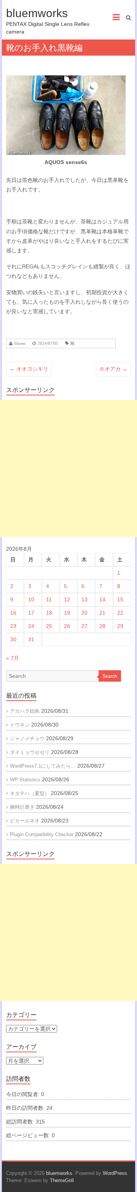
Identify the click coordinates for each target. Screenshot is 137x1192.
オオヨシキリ (29, 369)
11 (49, 599)
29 (120, 626)
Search (109, 676)
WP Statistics (25, 779)
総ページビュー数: (29, 1135)
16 (13, 613)
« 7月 (12, 658)
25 (49, 626)
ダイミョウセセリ (29, 752)
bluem (19, 343)
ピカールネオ (25, 821)
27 (84, 626)
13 (84, 599)
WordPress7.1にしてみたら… (43, 766)
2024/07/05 (48, 343)
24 (31, 626)
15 (120, 599)
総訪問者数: (21, 1122)
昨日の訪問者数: (26, 1108)
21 (102, 613)
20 (84, 613)
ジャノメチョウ (27, 738)
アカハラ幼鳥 (25, 711)
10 (31, 599)
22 (120, 613)
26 (67, 626)
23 (13, 626)
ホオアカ (113, 369)
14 (102, 599)
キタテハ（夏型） (29, 793)
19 (67, 613)
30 (13, 639)
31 (31, 639)
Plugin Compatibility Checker (41, 834)
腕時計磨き (22, 807)
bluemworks (37, 13)
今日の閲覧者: (23, 1094)
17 (31, 613)
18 (49, 613)
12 (67, 599)
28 (102, 626)
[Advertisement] (68, 468)
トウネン (20, 725)
